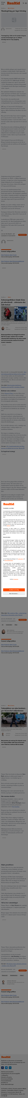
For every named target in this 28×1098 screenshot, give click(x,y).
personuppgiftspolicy (9, 560)
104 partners (15, 579)
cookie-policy (20, 559)
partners (8, 525)
